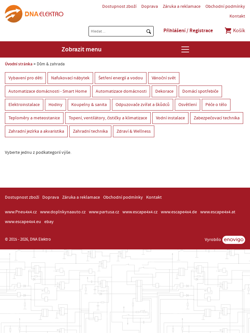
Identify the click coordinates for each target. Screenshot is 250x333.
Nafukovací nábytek (70, 78)
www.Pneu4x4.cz (21, 212)
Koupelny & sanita (89, 104)
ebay (49, 221)
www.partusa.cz (104, 212)
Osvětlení (187, 104)
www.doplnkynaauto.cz (63, 212)
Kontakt (237, 16)
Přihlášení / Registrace (188, 30)
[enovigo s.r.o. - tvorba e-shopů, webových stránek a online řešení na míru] (233, 240)
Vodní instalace (170, 118)
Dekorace (164, 91)
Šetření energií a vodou (120, 78)
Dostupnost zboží (119, 6)
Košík (238, 30)
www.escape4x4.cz (140, 212)
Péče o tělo (216, 104)
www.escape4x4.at (217, 212)
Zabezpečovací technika (217, 118)
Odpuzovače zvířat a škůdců (143, 104)
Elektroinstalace (24, 104)
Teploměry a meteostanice (34, 118)
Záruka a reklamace (182, 6)
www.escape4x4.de (179, 212)
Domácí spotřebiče (200, 91)
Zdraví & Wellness (134, 131)
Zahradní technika (90, 131)
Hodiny (55, 104)
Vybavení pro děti (25, 78)
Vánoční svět (164, 78)
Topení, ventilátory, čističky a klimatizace (108, 118)
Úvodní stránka (19, 64)
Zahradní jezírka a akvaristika (36, 131)
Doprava (149, 6)
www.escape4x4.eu (23, 221)
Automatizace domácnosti (121, 91)
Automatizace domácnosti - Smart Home (47, 91)
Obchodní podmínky (225, 6)
